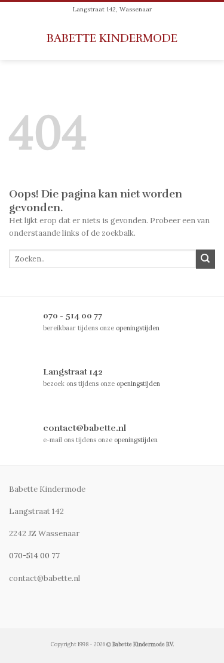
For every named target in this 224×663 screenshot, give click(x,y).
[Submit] (205, 259)
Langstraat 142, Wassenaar (112, 9)
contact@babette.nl (84, 427)
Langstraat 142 (73, 371)
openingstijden (137, 328)
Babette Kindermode (112, 38)
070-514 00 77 (34, 556)
